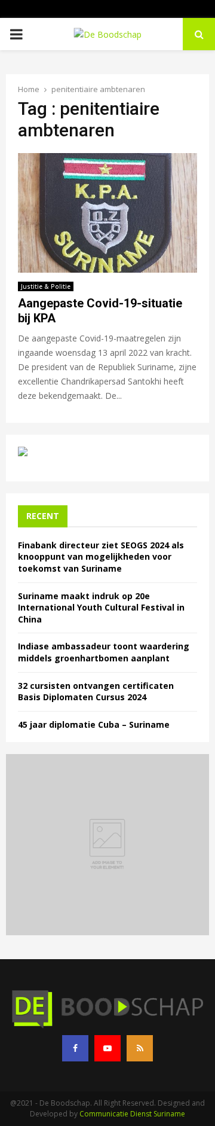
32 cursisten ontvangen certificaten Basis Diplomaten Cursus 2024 (96, 691)
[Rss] (140, 1048)
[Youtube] (107, 1048)
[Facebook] (75, 1048)
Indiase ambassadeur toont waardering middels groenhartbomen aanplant (103, 652)
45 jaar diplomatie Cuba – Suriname (94, 724)
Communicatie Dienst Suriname (132, 1114)
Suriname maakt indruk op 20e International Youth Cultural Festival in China (101, 607)
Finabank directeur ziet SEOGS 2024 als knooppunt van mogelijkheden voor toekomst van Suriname (101, 556)
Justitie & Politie (45, 286)
